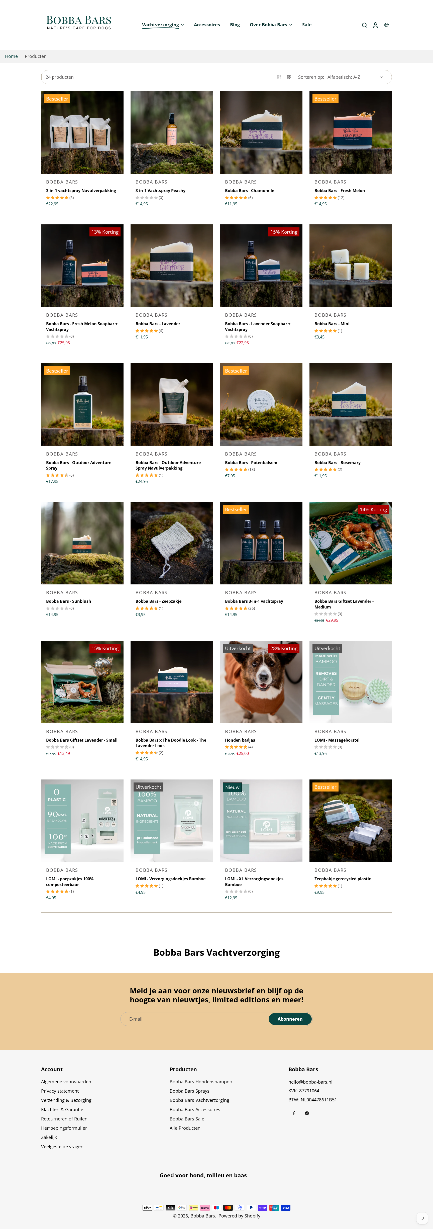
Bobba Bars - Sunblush (68, 601)
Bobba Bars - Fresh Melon (339, 190)
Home (11, 56)
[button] (98, 1069)
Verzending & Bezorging (66, 1100)
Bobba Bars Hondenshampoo (201, 1082)
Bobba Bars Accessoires (195, 1109)
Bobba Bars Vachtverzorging (199, 1100)
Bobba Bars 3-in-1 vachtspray (254, 601)
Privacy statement (60, 1091)
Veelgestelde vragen (62, 1147)
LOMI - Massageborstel (337, 740)
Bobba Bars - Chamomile (249, 190)
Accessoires (207, 25)
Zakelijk (49, 1137)
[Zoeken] (364, 25)
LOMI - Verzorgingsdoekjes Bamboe (170, 879)
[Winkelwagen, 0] (386, 25)
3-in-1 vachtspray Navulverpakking (81, 190)
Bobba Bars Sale (187, 1119)
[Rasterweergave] (289, 77)
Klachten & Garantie (62, 1109)
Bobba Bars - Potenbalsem (251, 462)
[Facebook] (293, 1113)
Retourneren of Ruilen (64, 1119)
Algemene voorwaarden (66, 1082)
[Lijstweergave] (279, 77)
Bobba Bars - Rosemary (337, 462)
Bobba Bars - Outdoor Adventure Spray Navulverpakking (168, 465)
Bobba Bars (202, 1216)
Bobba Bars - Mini (332, 323)
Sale (307, 25)
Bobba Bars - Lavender (158, 323)
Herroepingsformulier (64, 1128)
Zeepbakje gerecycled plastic (342, 879)
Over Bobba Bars (268, 25)
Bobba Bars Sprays (189, 1091)
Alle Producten (185, 1128)
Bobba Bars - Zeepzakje (158, 601)
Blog (235, 25)
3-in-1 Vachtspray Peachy (160, 190)
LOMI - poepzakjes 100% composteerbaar (69, 881)
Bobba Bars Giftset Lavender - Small (82, 740)
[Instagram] (306, 1113)
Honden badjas (240, 740)
